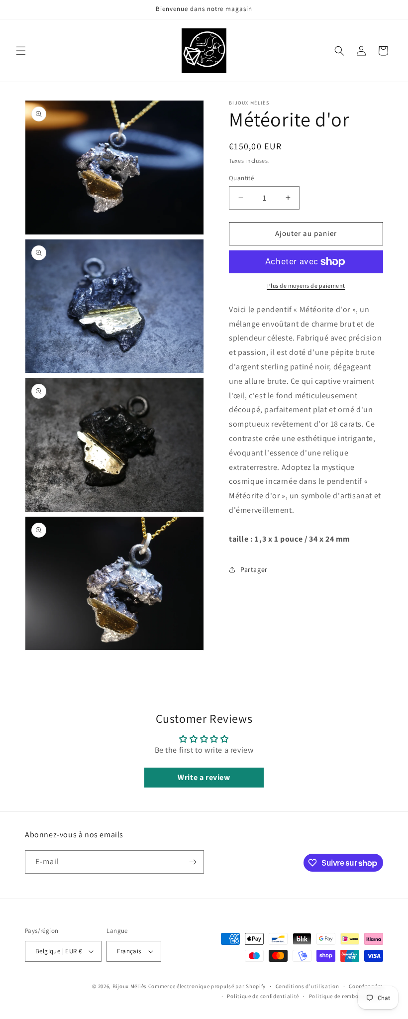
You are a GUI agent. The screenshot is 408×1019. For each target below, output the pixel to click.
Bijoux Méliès (129, 986)
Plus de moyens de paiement (306, 285)
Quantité (241, 178)
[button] (21, 51)
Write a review (204, 777)
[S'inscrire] (193, 862)
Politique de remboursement (346, 996)
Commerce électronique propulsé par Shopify (207, 986)
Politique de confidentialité (263, 996)
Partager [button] (254, 569)
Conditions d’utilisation (307, 986)
